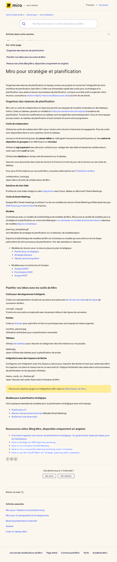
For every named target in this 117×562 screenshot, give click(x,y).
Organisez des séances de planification (25, 50)
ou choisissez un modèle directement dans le (79, 220)
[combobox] (58, 23)
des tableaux (19, 343)
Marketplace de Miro (75, 388)
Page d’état (51, 552)
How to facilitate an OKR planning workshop (34, 442)
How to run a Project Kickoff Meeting (30, 445)
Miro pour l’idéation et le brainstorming (25, 510)
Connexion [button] (103, 5)
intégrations (48, 191)
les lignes (93, 299)
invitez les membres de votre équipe (68, 111)
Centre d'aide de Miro (15, 15)
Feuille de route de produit (24, 416)
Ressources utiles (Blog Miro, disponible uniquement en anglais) (37, 63)
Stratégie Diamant (23, 255)
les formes (71, 299)
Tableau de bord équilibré (26, 258)
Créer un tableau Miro (16, 531)
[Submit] (22, 24)
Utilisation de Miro (86, 171)
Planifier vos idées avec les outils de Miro (26, 57)
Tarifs (86, 552)
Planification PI (19, 409)
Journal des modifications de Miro (26, 552)
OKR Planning (13, 205)
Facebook (7, 459)
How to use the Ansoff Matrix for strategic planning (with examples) (45, 452)
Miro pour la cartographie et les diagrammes (27, 515)
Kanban (19, 323)
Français (90, 5)
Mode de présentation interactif (21, 520)
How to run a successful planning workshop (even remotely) (42, 449)
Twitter (11, 459)
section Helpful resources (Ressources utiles (48, 95)
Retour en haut (13, 492)
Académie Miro (100, 552)
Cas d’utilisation (46, 15)
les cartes (81, 299)
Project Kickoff (27, 205)
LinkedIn (15, 459)
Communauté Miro (70, 552)
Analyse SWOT (21, 268)
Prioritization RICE (23, 272)
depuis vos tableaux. (27, 223)
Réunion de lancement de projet (27, 413)
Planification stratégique (26, 251)
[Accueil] (22, 5)
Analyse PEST (20, 275)
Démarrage (32, 15)
